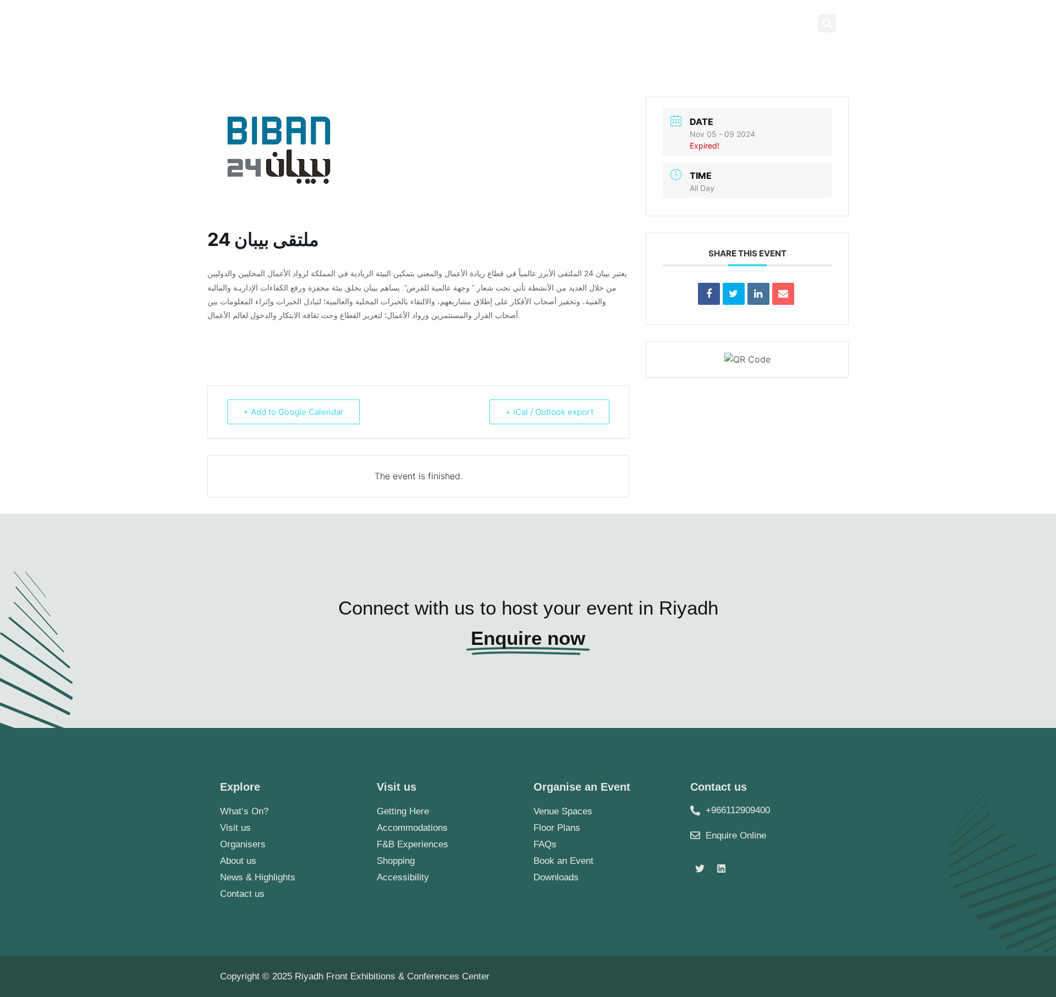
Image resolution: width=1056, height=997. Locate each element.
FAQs (545, 844)
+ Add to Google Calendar (293, 412)
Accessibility (403, 877)
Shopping (396, 861)
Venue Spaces (563, 811)
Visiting (548, 67)
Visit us (235, 828)
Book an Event (563, 861)
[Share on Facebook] (709, 294)
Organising (635, 67)
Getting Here (403, 811)
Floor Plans (557, 828)
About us (481, 67)
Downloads (556, 877)
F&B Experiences (412, 844)
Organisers (243, 844)
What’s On (729, 67)
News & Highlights (718, 23)
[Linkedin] (758, 294)
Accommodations (412, 828)
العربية (784, 23)
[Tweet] (734, 294)
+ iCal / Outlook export (549, 412)
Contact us (807, 67)
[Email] (783, 294)
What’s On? (244, 811)
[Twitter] (699, 868)
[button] (827, 23)
